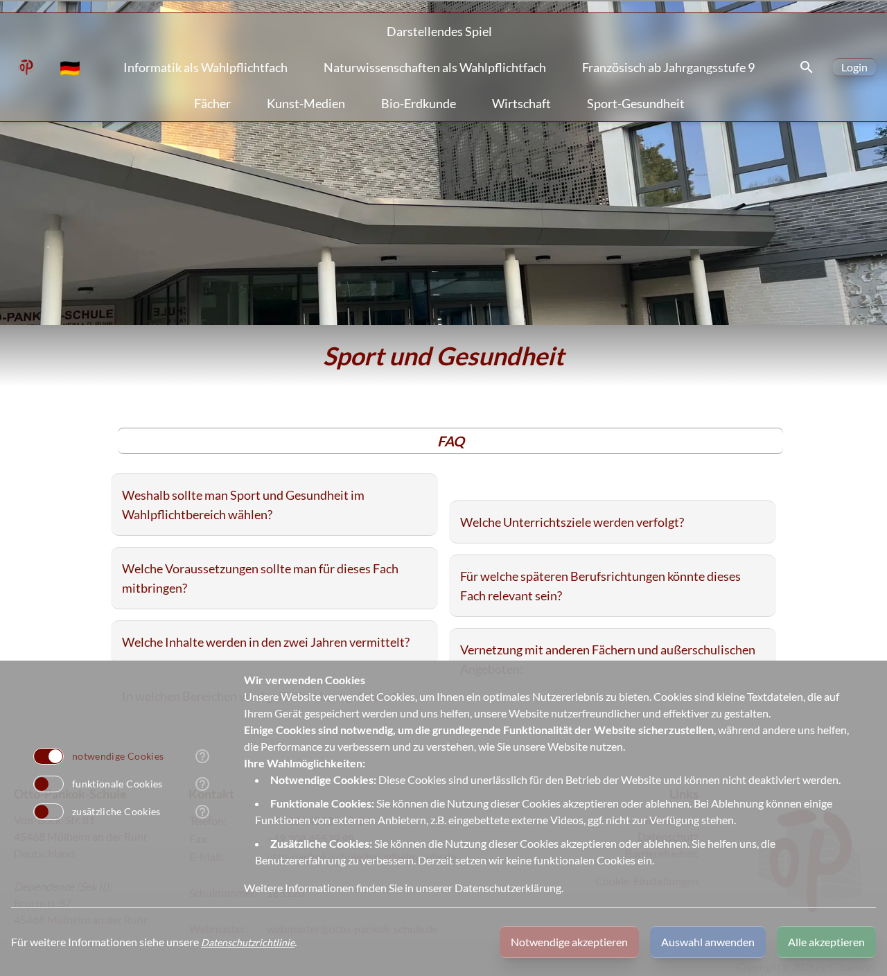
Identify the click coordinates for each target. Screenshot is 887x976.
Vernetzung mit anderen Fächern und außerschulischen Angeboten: (607, 659)
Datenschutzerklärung (508, 887)
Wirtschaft (521, 103)
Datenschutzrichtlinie (248, 942)
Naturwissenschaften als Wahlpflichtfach (435, 67)
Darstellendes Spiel (439, 31)
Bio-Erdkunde (418, 103)
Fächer (212, 103)
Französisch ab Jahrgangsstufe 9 (668, 67)
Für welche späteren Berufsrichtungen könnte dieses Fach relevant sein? (600, 585)
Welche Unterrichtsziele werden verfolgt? (572, 522)
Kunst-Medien (306, 103)
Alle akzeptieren (826, 941)
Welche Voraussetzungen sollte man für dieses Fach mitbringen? (260, 578)
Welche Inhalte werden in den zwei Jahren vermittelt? (266, 642)
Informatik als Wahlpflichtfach (205, 67)
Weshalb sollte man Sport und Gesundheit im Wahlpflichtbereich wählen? (243, 504)
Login (854, 66)
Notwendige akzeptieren (569, 941)
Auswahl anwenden (708, 941)
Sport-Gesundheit (636, 103)
